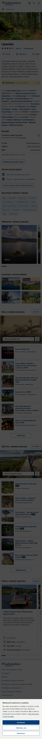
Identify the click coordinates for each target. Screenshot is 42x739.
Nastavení (21, 733)
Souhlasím (21, 722)
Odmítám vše (21, 728)
